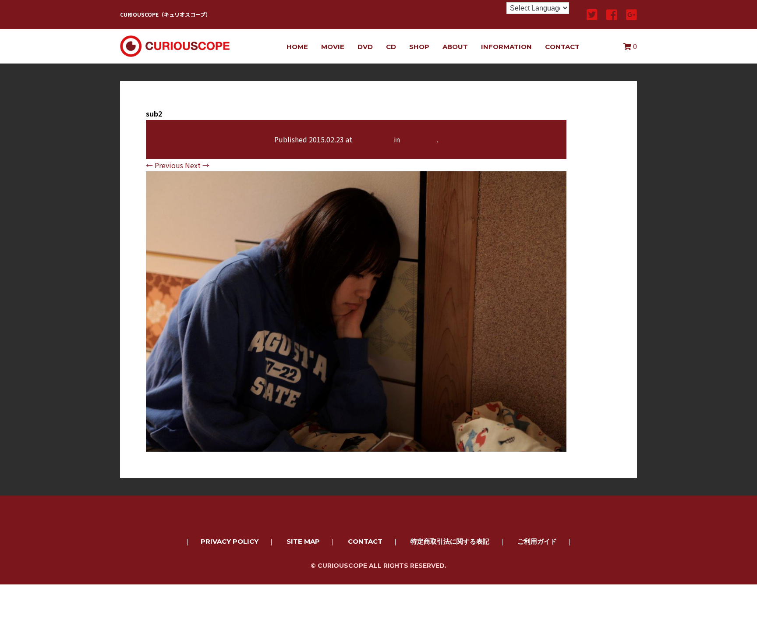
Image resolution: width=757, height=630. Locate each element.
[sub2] (356, 445)
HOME (297, 46)
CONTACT (562, 46)
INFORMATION (506, 46)
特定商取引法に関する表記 (449, 541)
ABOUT (455, 46)
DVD (365, 46)
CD (391, 46)
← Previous (164, 165)
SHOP (419, 46)
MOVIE (332, 46)
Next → (197, 165)
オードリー (419, 139)
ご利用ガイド (537, 541)
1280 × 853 (373, 139)
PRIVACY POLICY (229, 541)
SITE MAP (303, 541)
